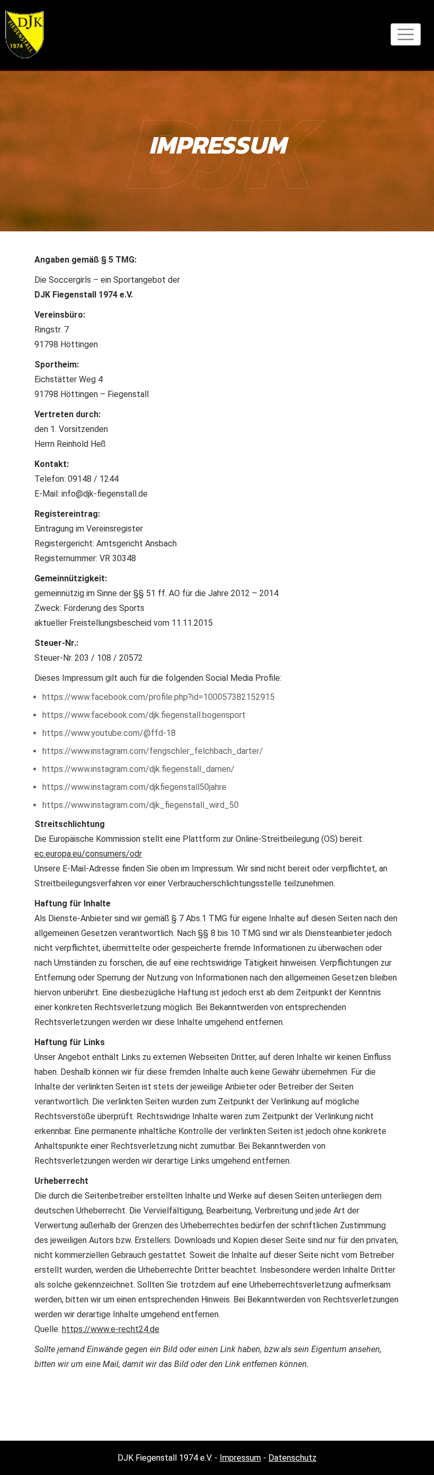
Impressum (240, 1458)
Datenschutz (292, 1458)
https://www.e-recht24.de (110, 1329)
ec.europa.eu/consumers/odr (88, 854)
